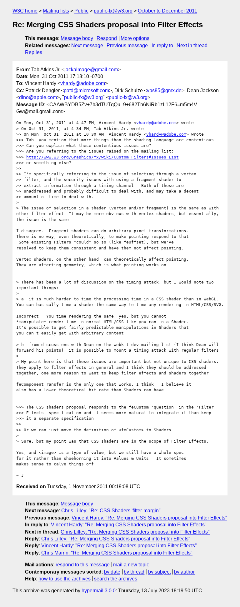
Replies (33, 52)
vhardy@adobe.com (82, 83)
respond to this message (83, 564)
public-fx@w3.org (113, 10)
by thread (134, 571)
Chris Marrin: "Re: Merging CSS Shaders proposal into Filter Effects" (116, 552)
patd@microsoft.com (86, 90)
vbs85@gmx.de (164, 90)
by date (112, 571)
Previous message (127, 45)
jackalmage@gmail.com (91, 69)
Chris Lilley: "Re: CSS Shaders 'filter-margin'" (111, 510)
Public (81, 10)
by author (184, 571)
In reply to (162, 45)
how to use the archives (64, 578)
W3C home (25, 10)
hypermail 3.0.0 (99, 590)
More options (135, 38)
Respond (107, 38)
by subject (159, 571)
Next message (87, 45)
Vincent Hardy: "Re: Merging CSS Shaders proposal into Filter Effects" (149, 517)
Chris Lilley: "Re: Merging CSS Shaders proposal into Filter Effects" (135, 531)
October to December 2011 (167, 10)
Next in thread (192, 45)
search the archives (115, 578)
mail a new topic (131, 564)
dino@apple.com (38, 97)
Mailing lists (56, 10)
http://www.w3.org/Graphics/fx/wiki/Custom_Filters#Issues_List (102, 157)
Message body (77, 38)
